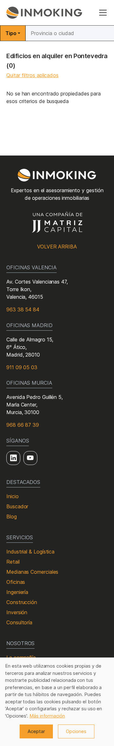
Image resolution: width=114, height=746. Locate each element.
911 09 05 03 (21, 367)
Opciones (76, 731)
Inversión (16, 612)
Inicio (12, 496)
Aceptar (36, 731)
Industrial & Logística (30, 551)
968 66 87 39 (22, 425)
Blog (11, 516)
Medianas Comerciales (32, 572)
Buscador (17, 506)
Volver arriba (57, 246)
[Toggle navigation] (103, 12)
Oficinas (15, 582)
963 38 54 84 (22, 309)
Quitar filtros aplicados (32, 75)
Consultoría (19, 622)
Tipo (10, 33)
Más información (47, 716)
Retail (13, 562)
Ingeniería (17, 592)
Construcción (21, 602)
